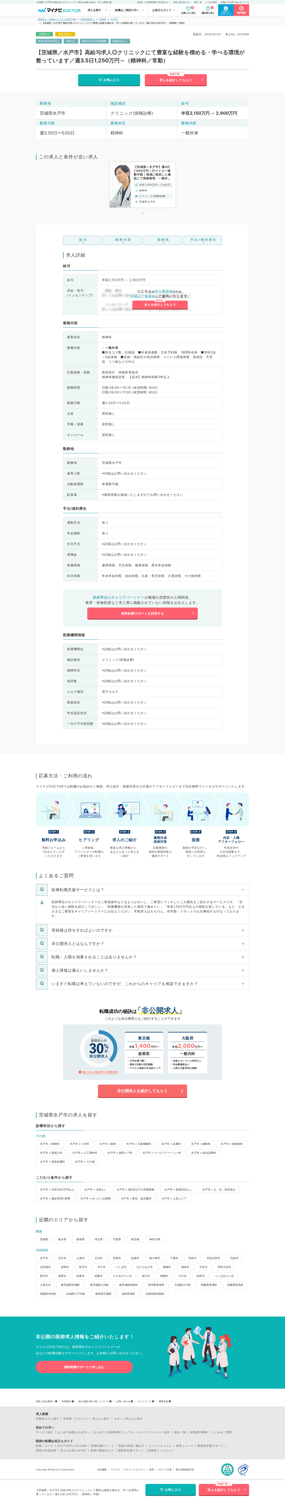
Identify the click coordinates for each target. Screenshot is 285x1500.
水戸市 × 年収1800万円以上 (57, 1189)
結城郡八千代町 (75, 1293)
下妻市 (174, 1258)
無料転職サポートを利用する (142, 613)
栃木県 (62, 1239)
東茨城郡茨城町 (70, 1284)
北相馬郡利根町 (154, 1293)
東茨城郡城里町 (128, 1284)
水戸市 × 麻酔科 (201, 1143)
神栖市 (164, 1275)
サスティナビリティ (134, 1469)
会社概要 (102, 1469)
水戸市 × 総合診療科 (203, 1152)
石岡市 (117, 1258)
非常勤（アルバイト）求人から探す (86, 1418)
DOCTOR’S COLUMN (72, 1445)
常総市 (192, 1258)
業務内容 (123, 240)
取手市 (83, 1267)
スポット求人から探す (128, 1418)
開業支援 (163, 1401)
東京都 (135, 1239)
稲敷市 (99, 1275)
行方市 (182, 1275)
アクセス (115, 1469)
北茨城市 (45, 1267)
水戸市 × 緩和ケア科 (119, 1152)
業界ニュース (184, 1445)
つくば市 (121, 1267)
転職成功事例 (198, 1432)
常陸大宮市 (224, 1267)
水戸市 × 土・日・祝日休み (218, 1189)
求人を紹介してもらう (175, 80)
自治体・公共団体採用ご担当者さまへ (153, 2)
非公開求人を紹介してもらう (142, 1090)
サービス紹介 (44, 1432)
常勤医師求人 (87, 19)
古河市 (99, 1258)
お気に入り (111, 80)
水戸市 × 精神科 (50, 1143)
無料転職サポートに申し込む (84, 1367)
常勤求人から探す (47, 1418)
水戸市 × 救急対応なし (178, 1189)
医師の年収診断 (46, 1450)
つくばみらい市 (224, 1275)
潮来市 (185, 1267)
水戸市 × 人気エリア (174, 1198)
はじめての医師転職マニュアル (113, 1432)
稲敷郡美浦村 (209, 1284)
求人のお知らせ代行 (73, 1450)
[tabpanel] (142, 184)
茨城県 (102, 19)
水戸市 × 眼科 (107, 1143)
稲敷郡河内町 (48, 1293)
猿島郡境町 (128, 1293)
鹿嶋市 (167, 1267)
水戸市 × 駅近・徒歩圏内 (136, 1198)
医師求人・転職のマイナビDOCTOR (57, 19)
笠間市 (65, 1267)
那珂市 (44, 1275)
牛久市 (101, 1267)
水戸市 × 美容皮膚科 (52, 1161)
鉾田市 (201, 1275)
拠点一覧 (198, 2)
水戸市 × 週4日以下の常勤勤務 (135, 1189)
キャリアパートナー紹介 (154, 1432)
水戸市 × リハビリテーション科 (161, 1152)
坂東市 (80, 1275)
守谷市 (203, 1267)
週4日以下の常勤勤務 (94, 41)
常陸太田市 (213, 1258)
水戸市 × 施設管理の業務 (55, 1198)
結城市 (135, 1258)
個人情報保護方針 (185, 1469)
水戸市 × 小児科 (79, 1143)
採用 (151, 1469)
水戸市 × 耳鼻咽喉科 (138, 1143)
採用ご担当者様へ (45, 1401)
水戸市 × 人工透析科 (84, 1152)
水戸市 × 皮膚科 (171, 1143)
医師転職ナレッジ (102, 1445)
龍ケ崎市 (154, 1258)
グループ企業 (165, 1469)
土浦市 (80, 1258)
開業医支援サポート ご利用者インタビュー (146, 1450)
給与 (83, 240)
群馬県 (80, 1239)
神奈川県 (154, 1239)
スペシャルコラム (160, 1445)
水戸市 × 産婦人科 (51, 1152)
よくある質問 (211, 2)
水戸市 (114, 19)
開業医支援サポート (211, 1445)
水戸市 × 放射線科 (232, 1143)
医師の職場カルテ (102, 1450)
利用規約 (66, 1401)
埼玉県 (99, 1239)
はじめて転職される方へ (73, 1432)
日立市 (62, 1258)
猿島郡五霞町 (103, 1293)
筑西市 (62, 1275)
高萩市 (234, 1258)
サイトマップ (144, 1401)
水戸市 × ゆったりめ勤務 (95, 1198)
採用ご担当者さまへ (182, 2)
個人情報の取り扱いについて (94, 1401)
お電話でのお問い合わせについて (234, 2)
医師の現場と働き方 (131, 1445)
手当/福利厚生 (203, 240)
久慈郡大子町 (182, 1284)
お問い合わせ (123, 1401)
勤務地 (163, 240)
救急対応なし (120, 41)
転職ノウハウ (44, 1445)
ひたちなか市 (144, 1267)
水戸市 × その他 (85, 1161)
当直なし (71, 41)
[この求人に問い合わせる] (160, 299)
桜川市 (146, 1275)
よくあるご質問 (222, 1432)
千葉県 (117, 1239)
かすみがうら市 (122, 1275)
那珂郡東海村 (156, 1284)
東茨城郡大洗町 (99, 1284)
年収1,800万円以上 (49, 41)
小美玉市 (45, 1284)
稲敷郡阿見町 (235, 1284)
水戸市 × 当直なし (95, 1189)
